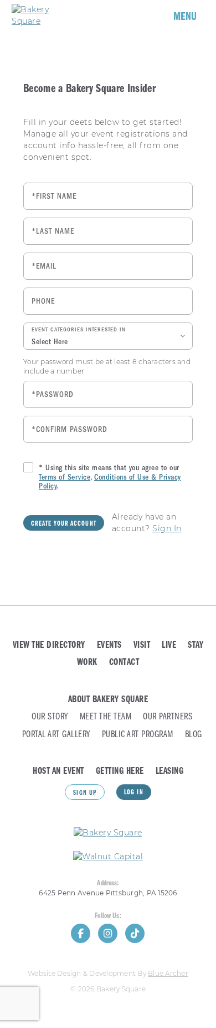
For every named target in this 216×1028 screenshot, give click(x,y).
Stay (195, 645)
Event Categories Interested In (79, 330)
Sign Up (84, 793)
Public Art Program (137, 734)
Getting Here (120, 771)
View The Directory (49, 645)
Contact (124, 662)
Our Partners (167, 717)
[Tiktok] (135, 933)
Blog (193, 734)
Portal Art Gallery (56, 734)
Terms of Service (64, 477)
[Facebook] (80, 933)
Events (109, 645)
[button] (108, 336)
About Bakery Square (108, 699)
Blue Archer (168, 973)
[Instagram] (107, 933)
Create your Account (63, 524)
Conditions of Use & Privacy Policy (110, 481)
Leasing (170, 771)
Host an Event (58, 771)
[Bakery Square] (45, 15)
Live (169, 645)
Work (87, 662)
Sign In (167, 528)
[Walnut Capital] (108, 856)
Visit (142, 645)
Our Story (50, 717)
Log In (133, 792)
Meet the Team (106, 717)
